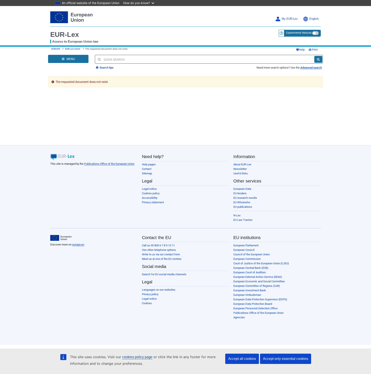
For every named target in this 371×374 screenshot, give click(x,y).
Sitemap (147, 173)
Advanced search (311, 67)
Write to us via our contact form (161, 254)
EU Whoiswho (241, 202)
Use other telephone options (159, 249)
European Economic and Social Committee (259, 281)
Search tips (106, 67)
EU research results (245, 197)
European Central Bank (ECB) (250, 267)
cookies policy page (137, 357)
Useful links (240, 173)
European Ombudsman (247, 294)
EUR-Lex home (72, 49)
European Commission (247, 258)
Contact (146, 169)
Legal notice (149, 188)
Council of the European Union (251, 254)
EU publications (242, 206)
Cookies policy (151, 193)
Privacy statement (153, 202)
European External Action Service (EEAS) (257, 276)
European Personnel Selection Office (255, 308)
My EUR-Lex (290, 18)
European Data (242, 188)
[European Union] (60, 238)
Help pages (149, 164)
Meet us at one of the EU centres (161, 258)
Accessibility (149, 197)
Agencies (239, 317)
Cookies (147, 303)
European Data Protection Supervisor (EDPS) (260, 299)
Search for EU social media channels (164, 274)
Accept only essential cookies (285, 359)
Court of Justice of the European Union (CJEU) (261, 263)
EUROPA (55, 49)
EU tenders (239, 193)
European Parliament (245, 245)
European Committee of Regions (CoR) (256, 285)
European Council (243, 249)
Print (314, 49)
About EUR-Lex (242, 164)
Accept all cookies (242, 359)
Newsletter (240, 169)
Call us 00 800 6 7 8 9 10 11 (158, 245)
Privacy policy (150, 294)
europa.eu (78, 244)
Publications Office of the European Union (109, 163)
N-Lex (236, 215)
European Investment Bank (249, 290)
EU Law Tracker (242, 219)
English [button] (314, 18)
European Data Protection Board (252, 303)
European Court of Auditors (249, 272)
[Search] (318, 59)
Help (302, 49)
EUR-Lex (64, 34)
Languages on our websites (158, 289)
